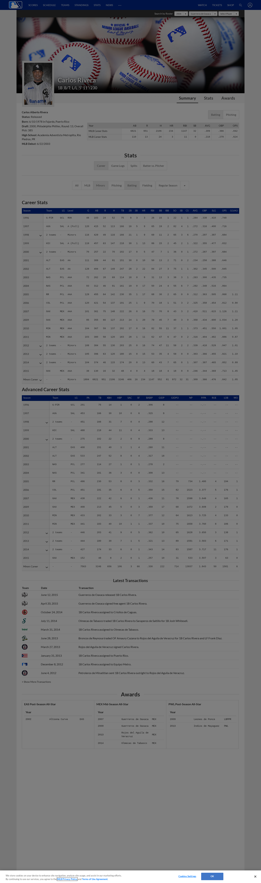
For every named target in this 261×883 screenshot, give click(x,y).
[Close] (255, 876)
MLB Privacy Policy (67, 879)
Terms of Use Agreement (95, 879)
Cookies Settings (187, 876)
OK (212, 876)
